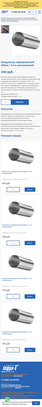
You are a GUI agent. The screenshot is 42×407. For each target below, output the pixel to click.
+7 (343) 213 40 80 (18, 12)
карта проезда (18, 376)
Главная (3, 18)
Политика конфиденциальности (11, 385)
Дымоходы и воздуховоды (15, 18)
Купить (30, 189)
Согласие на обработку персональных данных (15, 386)
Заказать (20, 102)
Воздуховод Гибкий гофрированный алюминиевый (18, 19)
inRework (18, 388)
